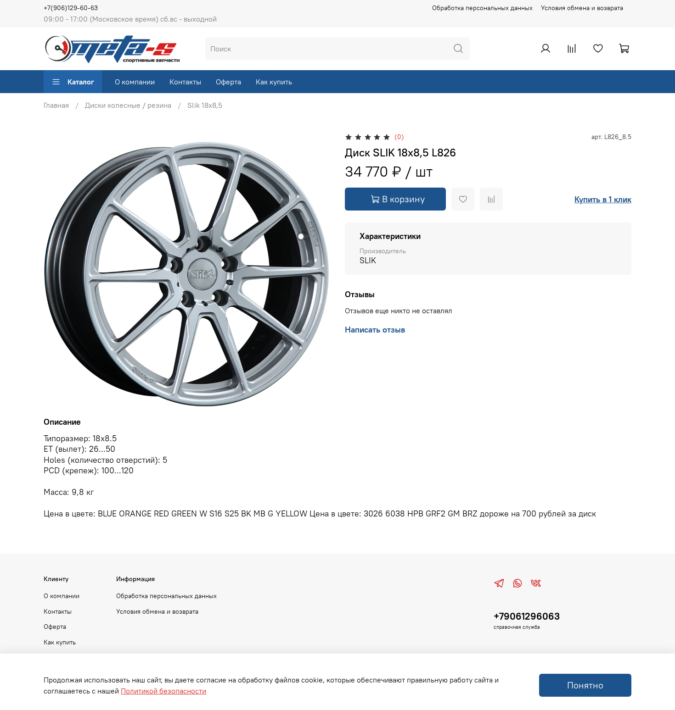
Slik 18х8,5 (204, 105)
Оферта (228, 81)
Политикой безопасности (163, 690)
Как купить (274, 81)
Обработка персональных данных (482, 8)
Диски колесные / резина (128, 105)
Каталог (81, 81)
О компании (135, 81)
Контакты (185, 81)
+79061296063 (527, 616)
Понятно (585, 685)
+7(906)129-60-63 (71, 8)
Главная (56, 105)
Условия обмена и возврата (582, 8)
